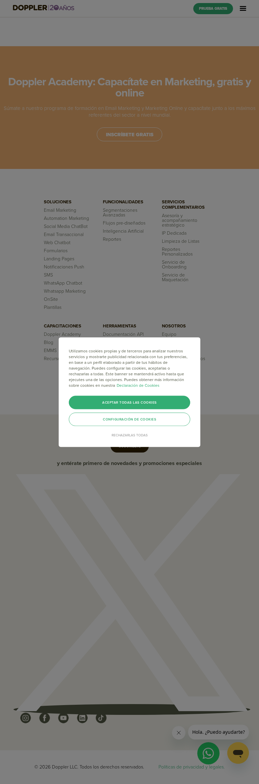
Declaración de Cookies (138, 385)
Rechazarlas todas (130, 435)
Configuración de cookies (129, 419)
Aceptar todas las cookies (129, 402)
